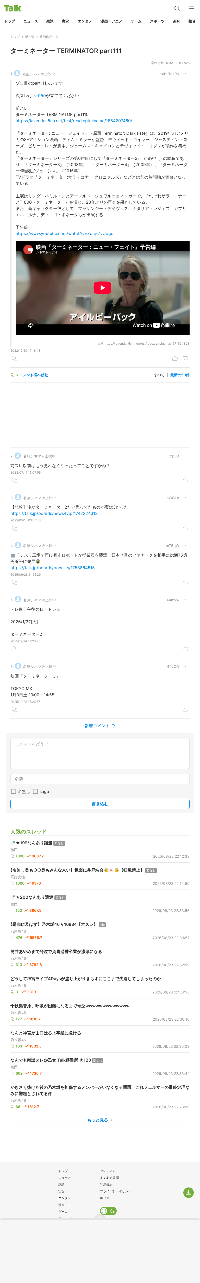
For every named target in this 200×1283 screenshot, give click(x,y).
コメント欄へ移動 (33, 375)
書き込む (100, 803)
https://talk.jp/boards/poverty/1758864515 (52, 567)
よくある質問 (109, 1178)
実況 (65, 21)
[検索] (177, 8)
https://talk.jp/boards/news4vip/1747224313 (54, 513)
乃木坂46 (18, 931)
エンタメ (85, 21)
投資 (192, 21)
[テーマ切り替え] (108, 1211)
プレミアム (108, 1171)
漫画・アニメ (111, 21)
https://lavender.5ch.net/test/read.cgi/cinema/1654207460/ (74, 120)
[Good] (175, 359)
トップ (9, 21)
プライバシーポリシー (115, 1191)
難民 (14, 850)
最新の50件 (180, 375)
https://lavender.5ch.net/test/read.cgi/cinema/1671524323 (147, 343)
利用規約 (106, 1184)
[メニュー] (192, 8)
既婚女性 (17, 877)
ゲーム (136, 21)
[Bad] (185, 359)
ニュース (30, 21)
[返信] (14, 359)
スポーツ (157, 21)
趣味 (176, 21)
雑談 (50, 21)
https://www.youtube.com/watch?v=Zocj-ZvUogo (65, 233)
